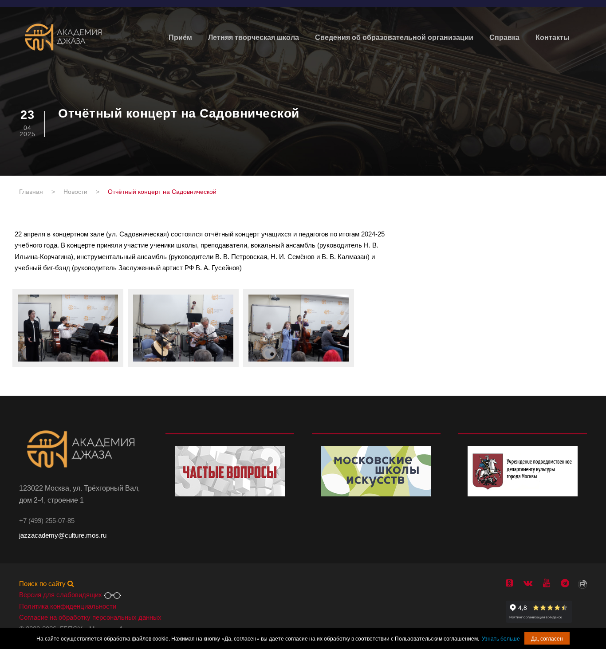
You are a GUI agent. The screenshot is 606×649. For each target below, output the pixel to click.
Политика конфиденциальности (67, 606)
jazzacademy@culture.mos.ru (62, 535)
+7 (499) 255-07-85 (47, 520)
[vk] (527, 583)
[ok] (509, 583)
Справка (504, 37)
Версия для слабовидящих (61, 594)
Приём (180, 37)
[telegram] (565, 583)
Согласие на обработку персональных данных (90, 617)
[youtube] (546, 583)
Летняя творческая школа (253, 37)
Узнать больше (501, 638)
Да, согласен (547, 638)
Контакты (552, 37)
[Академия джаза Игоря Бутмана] (63, 37)
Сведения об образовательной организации (394, 37)
